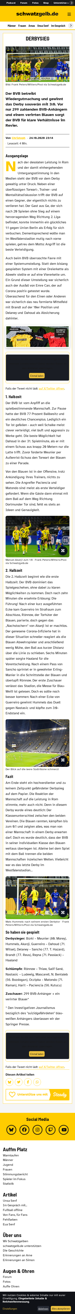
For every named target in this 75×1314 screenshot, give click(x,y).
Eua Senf (9, 1224)
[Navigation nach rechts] (70, 25)
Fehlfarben (10, 1220)
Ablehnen (43, 1308)
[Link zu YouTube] (64, 1130)
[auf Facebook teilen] (28, 1082)
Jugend (8, 1165)
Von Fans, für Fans (15, 1215)
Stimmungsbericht (15, 1174)
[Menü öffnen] (69, 14)
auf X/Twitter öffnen (51, 388)
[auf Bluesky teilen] (9, 1082)
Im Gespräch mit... (15, 1205)
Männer (12, 25)
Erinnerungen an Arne (17, 1255)
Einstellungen (10, 1308)
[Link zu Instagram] (37, 1130)
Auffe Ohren (11, 1286)
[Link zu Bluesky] (11, 1130)
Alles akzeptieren (61, 1308)
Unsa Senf (43, 25)
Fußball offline (12, 1210)
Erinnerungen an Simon (19, 1260)
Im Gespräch (58, 25)
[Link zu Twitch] (51, 1130)
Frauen (22, 25)
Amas (31, 25)
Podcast (11, 2)
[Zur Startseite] (37, 14)
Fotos (35, 2)
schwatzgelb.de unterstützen (22, 1246)
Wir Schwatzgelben (15, 1241)
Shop (46, 2)
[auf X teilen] (18, 1082)
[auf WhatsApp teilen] (37, 1082)
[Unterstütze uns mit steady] (37, 1094)
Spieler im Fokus (14, 1179)
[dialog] (37, 1303)
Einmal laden (36, 375)
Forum (24, 2)
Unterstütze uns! (63, 2)
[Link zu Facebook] (24, 1130)
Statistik (8, 1184)
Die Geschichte (13, 1250)
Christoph (18, 138)
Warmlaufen (11, 1155)
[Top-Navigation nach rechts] (71, 3)
